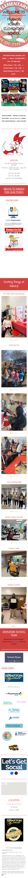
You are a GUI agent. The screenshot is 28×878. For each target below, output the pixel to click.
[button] (1, 2)
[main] (14, 24)
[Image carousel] (14, 318)
